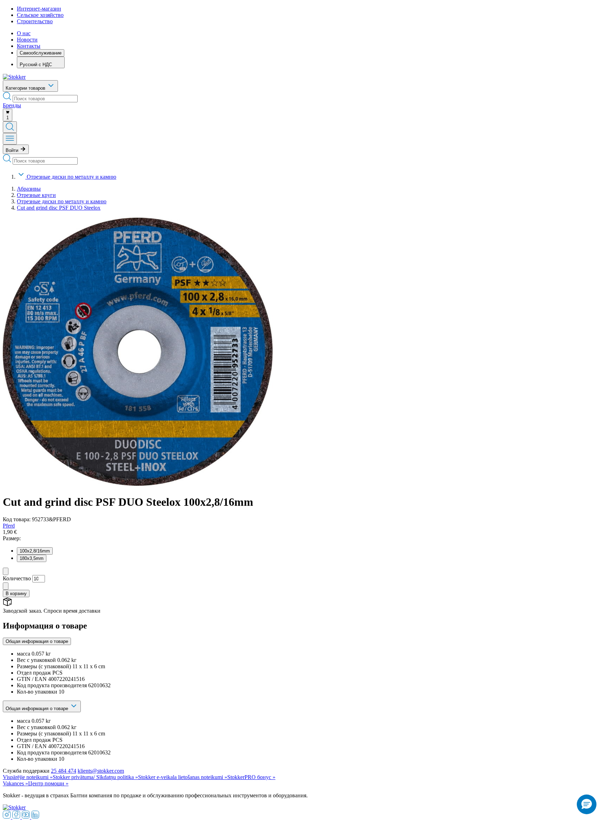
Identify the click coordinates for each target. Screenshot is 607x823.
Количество (17, 578)
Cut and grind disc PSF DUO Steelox (58, 208)
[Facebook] (17, 817)
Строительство (35, 21)
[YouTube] (26, 817)
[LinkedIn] (35, 817)
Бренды (12, 105)
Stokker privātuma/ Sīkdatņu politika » (95, 777)
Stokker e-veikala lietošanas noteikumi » (182, 777)
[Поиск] (10, 127)
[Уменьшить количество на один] (5, 571)
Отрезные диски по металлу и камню (71, 177)
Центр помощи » (48, 783)
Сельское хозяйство (40, 15)
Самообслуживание (40, 53)
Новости (27, 40)
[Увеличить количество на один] (5, 586)
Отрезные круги (36, 195)
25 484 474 (63, 771)
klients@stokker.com (101, 771)
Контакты (28, 46)
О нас (24, 33)
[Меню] (10, 139)
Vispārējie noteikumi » (28, 777)
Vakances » (15, 783)
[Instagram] (7, 817)
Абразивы (29, 189)
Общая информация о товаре (37, 641)
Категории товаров (26, 88)
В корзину (16, 593)
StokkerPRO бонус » (251, 777)
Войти (13, 150)
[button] (586, 804)
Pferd (9, 526)
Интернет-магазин (39, 9)
